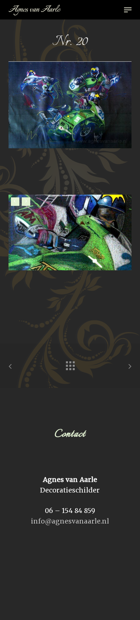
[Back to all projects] (70, 364)
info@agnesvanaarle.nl (70, 521)
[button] (128, 9)
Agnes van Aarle (34, 9)
